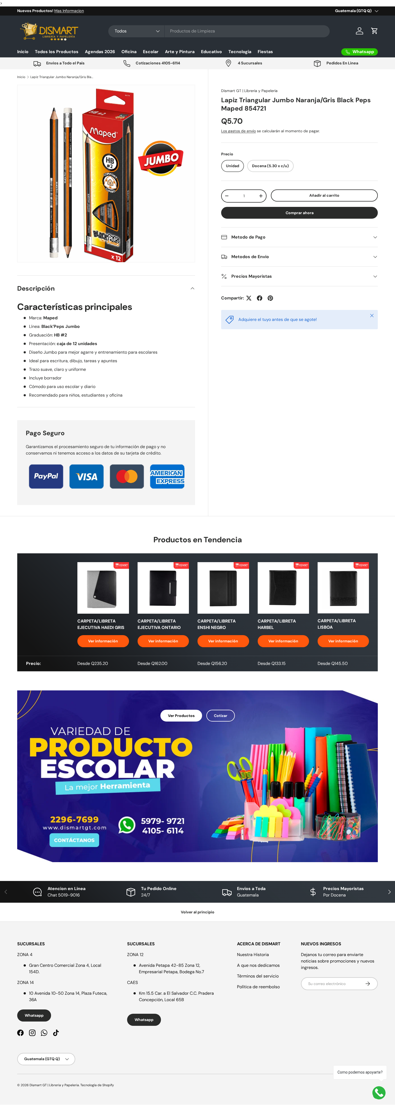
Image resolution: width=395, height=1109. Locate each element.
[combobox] (219, 31)
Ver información (103, 641)
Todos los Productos (56, 51)
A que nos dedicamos (258, 965)
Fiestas (265, 51)
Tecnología (239, 51)
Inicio (22, 51)
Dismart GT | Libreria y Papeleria (249, 90)
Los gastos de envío (238, 131)
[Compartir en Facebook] (259, 298)
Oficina (129, 51)
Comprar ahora (300, 212)
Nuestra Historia (253, 954)
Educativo (211, 51)
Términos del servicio (258, 976)
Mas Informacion (69, 10)
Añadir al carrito (324, 195)
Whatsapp (34, 1015)
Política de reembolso (258, 987)
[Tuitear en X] (248, 298)
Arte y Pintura (180, 51)
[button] (374, 31)
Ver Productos (181, 715)
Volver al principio (197, 912)
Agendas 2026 (100, 51)
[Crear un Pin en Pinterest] (270, 298)
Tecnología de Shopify (97, 1085)
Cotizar (220, 715)
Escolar (151, 51)
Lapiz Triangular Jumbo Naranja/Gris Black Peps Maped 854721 (62, 77)
